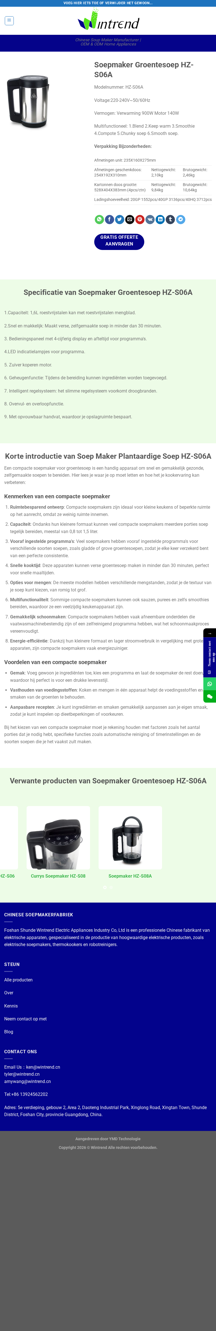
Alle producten (18, 980)
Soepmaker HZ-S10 (180, 876)
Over (8, 992)
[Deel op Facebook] (109, 219)
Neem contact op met (25, 1019)
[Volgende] (77, 101)
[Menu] (9, 20)
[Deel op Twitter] (119, 219)
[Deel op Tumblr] (170, 219)
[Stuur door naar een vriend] (129, 219)
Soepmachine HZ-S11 (36, 876)
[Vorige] (13, 101)
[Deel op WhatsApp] (99, 219)
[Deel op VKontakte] (150, 219)
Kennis (11, 1006)
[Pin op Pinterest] (140, 219)
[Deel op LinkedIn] (160, 219)
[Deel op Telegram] (180, 219)
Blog (8, 1031)
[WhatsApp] (209, 684)
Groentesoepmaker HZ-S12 (108, 876)
